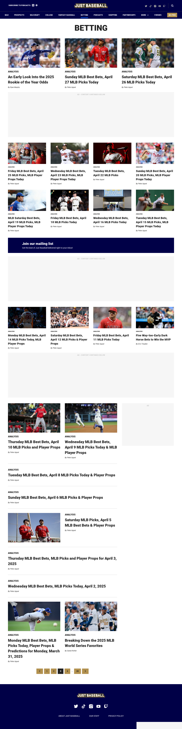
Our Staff (94, 716)
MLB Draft (35, 15)
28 (78, 671)
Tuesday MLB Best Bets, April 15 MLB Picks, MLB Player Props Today (152, 222)
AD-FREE (172, 15)
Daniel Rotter (72, 651)
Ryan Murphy (15, 87)
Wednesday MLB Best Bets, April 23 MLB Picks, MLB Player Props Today (68, 175)
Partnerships (129, 15)
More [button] (143, 15)
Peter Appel (71, 87)
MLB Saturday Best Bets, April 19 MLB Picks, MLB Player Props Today (24, 222)
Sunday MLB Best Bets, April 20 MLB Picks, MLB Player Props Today (154, 175)
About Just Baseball (69, 716)
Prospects (19, 15)
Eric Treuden (142, 344)
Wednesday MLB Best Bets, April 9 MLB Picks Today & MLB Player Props (91, 447)
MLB (7, 15)
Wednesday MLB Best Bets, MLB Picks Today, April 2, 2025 (57, 586)
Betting (84, 15)
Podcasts (98, 15)
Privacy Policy (116, 716)
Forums (158, 15)
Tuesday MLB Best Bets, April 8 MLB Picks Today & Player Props (61, 475)
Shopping (112, 15)
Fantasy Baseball (66, 15)
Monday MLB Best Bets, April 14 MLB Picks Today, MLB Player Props (27, 339)
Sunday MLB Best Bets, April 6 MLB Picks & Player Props (55, 497)
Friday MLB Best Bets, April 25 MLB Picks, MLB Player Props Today (26, 175)
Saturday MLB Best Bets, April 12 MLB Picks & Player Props (69, 339)
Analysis (13, 71)
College (49, 15)
